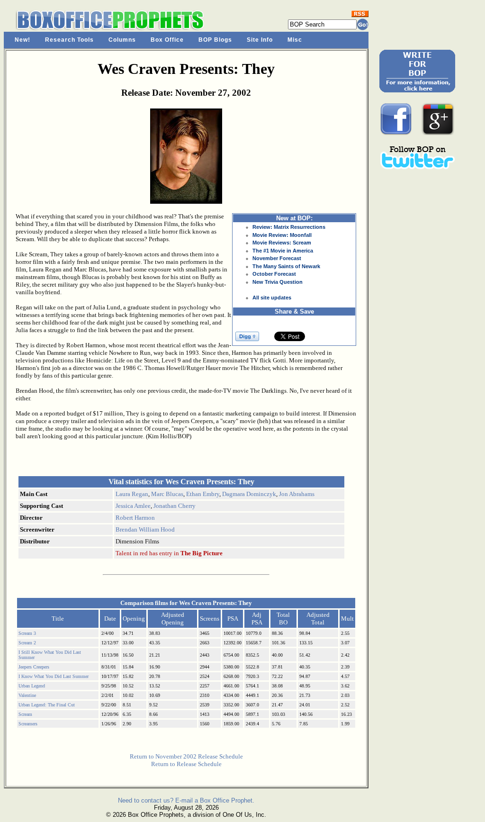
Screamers (27, 723)
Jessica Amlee (133, 505)
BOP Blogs (215, 39)
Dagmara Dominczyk (249, 493)
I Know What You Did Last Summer (53, 676)
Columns (122, 39)
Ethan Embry (202, 493)
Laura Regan (132, 493)
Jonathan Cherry (174, 505)
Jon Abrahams (296, 493)
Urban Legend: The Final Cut (46, 704)
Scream (25, 714)
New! (22, 39)
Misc (294, 39)
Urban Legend (31, 685)
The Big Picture (201, 553)
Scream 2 (27, 642)
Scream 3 (27, 633)
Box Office (167, 39)
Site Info (260, 39)
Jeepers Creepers (33, 666)
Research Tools (69, 39)
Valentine (27, 695)
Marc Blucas (167, 493)
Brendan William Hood (145, 529)
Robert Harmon (135, 517)
